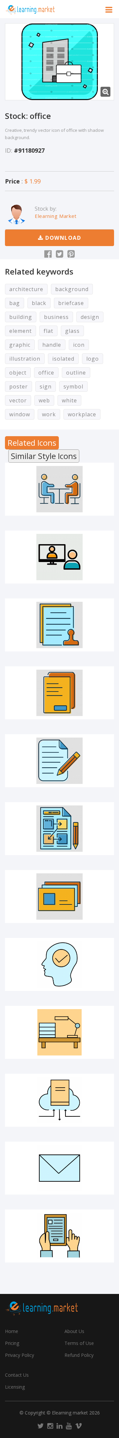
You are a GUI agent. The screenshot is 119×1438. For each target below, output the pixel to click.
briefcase (71, 303)
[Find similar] (96, 510)
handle (51, 344)
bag (14, 303)
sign (46, 386)
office (46, 372)
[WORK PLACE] (59, 1032)
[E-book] (59, 1236)
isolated (63, 358)
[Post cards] (59, 896)
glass (72, 330)
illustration (24, 358)
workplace (82, 414)
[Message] (59, 1168)
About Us (74, 1331)
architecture (26, 289)
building (20, 317)
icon (79, 344)
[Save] (59, 510)
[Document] (59, 693)
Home (11, 1331)
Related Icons (32, 442)
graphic (19, 344)
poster (18, 386)
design (90, 317)
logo (92, 358)
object (17, 372)
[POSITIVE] (59, 964)
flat (48, 330)
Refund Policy (79, 1355)
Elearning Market (56, 216)
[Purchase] (23, 510)
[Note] (59, 761)
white (69, 400)
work (49, 414)
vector (18, 400)
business (56, 317)
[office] (59, 61)
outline (76, 372)
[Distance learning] (59, 557)
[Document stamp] (59, 625)
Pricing (12, 1343)
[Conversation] (59, 489)
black (39, 303)
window (19, 414)
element (20, 330)
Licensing (15, 1387)
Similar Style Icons (44, 455)
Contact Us (17, 1375)
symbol (73, 386)
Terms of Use (79, 1343)
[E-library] (59, 1100)
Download (62, 237)
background (72, 289)
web (44, 400)
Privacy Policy (19, 1355)
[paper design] (59, 828)
